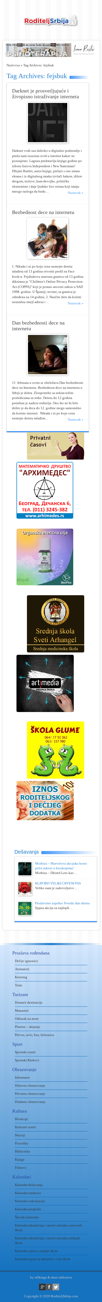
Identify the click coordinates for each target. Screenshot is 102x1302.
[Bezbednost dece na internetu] (47, 258)
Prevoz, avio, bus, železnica (34, 1035)
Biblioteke (22, 1151)
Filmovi (20, 1168)
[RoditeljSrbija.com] (51, 24)
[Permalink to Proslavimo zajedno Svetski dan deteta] (25, 914)
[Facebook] (49, 1287)
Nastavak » (75, 193)
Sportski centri (25, 1052)
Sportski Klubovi (27, 1060)
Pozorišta (21, 1143)
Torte (18, 985)
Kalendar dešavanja (29, 1185)
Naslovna (13, 65)
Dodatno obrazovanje (30, 1102)
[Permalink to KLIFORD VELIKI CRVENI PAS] (25, 894)
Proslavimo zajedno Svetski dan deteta (62, 903)
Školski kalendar (27, 1217)
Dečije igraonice (26, 961)
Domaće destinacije (29, 1002)
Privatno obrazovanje (30, 1094)
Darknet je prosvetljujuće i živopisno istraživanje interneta (45, 93)
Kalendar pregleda (28, 1209)
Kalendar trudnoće (28, 1193)
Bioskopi (21, 1119)
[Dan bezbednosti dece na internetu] (47, 374)
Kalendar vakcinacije (30, 1201)
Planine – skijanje (27, 1027)
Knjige (20, 1159)
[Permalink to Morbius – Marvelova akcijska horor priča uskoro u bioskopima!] (25, 875)
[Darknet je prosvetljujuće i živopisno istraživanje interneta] (47, 142)
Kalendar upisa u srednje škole (36, 1251)
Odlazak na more (27, 1019)
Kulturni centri (25, 1127)
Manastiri (22, 1010)
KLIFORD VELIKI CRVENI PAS (58, 883)
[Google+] (42, 1287)
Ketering (21, 977)
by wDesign (38, 1277)
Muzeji (20, 1135)
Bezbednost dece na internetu (43, 212)
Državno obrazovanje (30, 1085)
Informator (22, 1077)
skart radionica (61, 1277)
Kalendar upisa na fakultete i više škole (42, 1259)
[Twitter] (56, 1287)
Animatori (22, 969)
